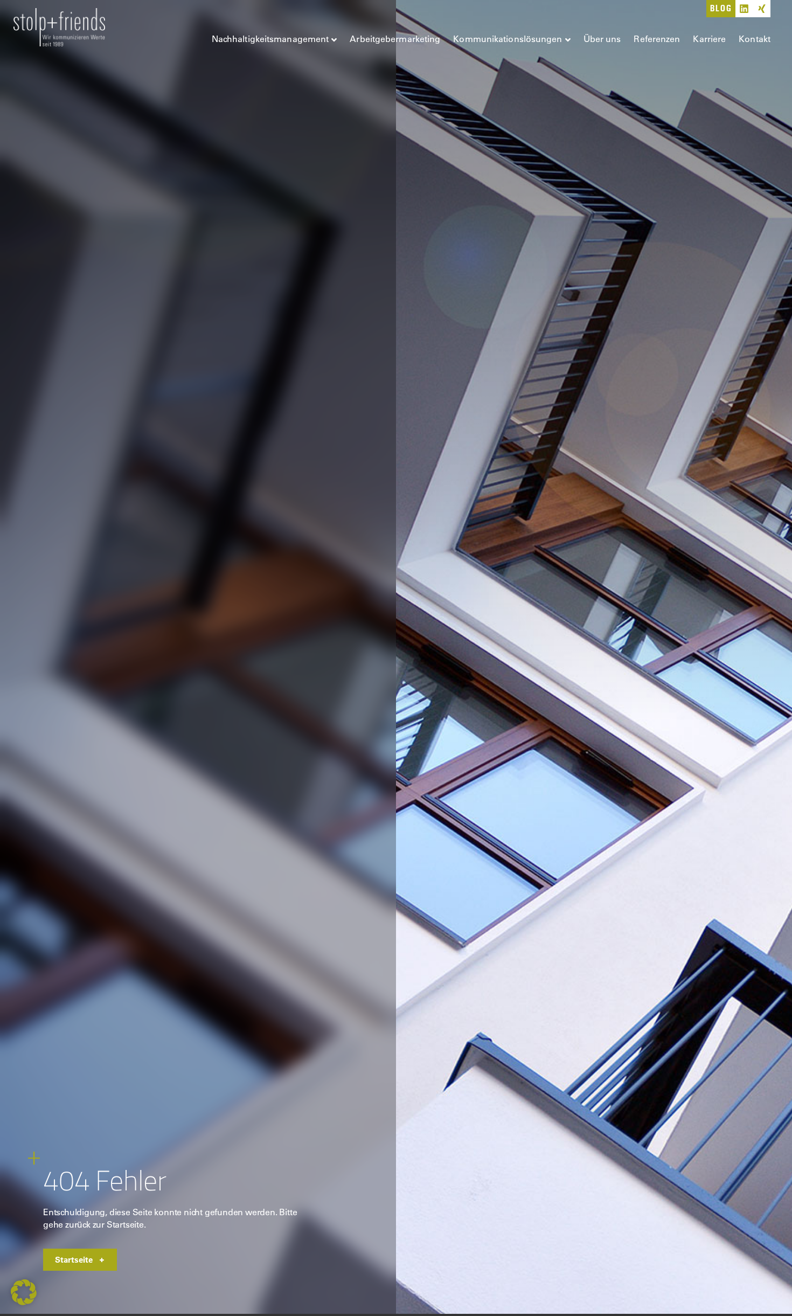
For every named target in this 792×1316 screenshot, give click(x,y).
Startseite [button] (74, 1259)
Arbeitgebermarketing (395, 38)
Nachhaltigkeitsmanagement (270, 38)
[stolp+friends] (59, 29)
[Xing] (761, 8)
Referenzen (657, 38)
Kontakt (754, 38)
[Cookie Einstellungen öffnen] (24, 1302)
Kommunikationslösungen (507, 38)
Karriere (709, 38)
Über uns (602, 38)
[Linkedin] (744, 8)
